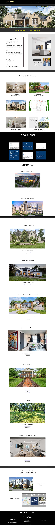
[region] (14, 52)
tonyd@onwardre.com (37, 65)
